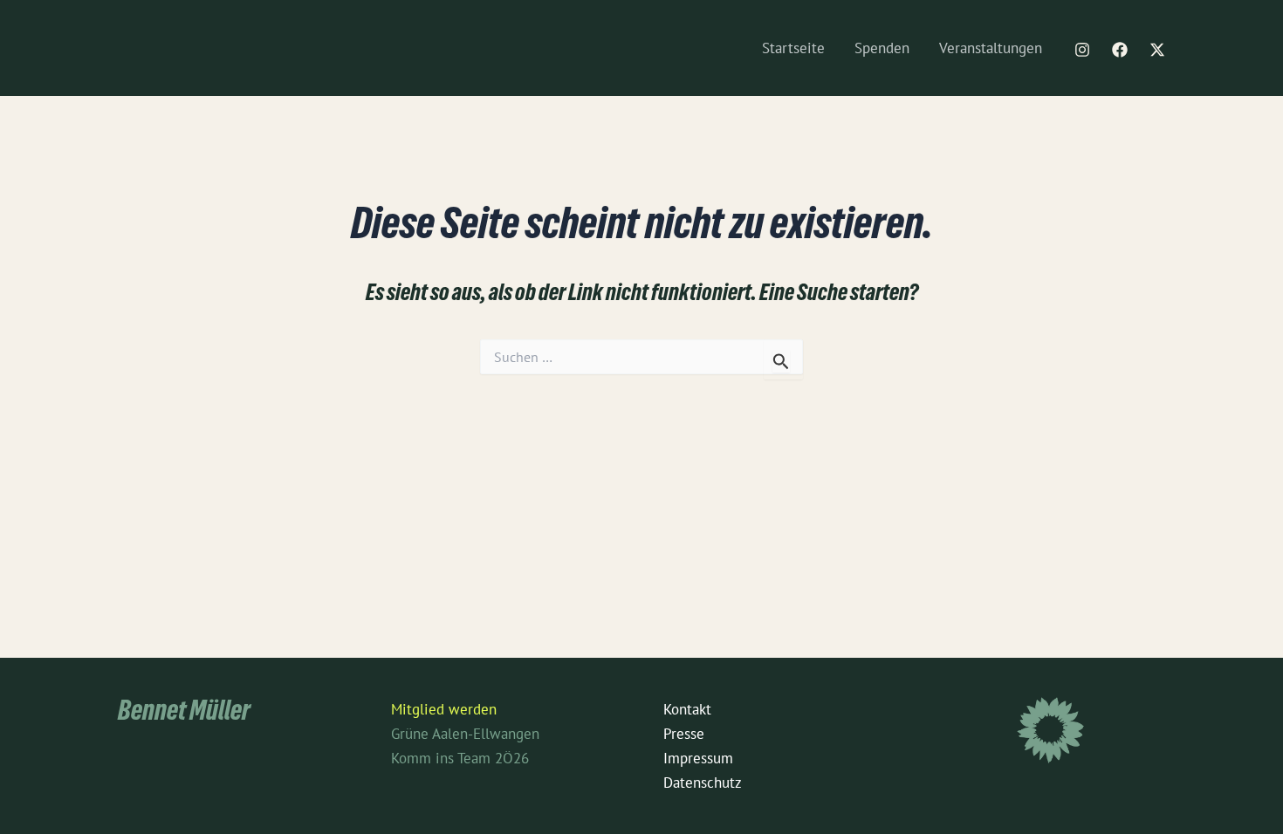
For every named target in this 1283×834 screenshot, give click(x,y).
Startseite (793, 48)
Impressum (698, 758)
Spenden (881, 48)
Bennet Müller (184, 714)
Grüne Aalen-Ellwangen (465, 733)
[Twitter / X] (1157, 50)
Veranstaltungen (990, 48)
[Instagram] (1082, 50)
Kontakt (687, 709)
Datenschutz (702, 782)
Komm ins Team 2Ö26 (460, 758)
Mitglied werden (444, 709)
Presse (683, 733)
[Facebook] (1120, 50)
